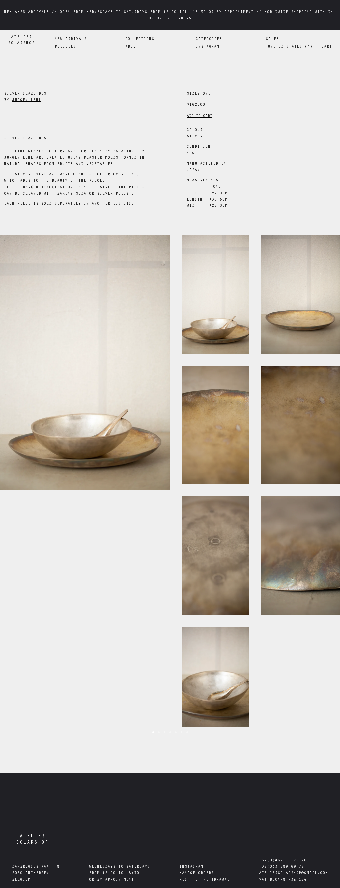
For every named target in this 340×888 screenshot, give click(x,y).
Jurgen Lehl (26, 100)
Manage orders (196, 873)
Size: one (199, 94)
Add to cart (199, 116)
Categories (209, 39)
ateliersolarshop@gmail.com (293, 873)
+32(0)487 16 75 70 (283, 861)
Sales (272, 39)
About (131, 47)
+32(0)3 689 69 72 (281, 867)
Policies (65, 47)
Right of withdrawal (204, 880)
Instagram (191, 867)
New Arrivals (71, 39)
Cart (326, 47)
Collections (139, 39)
